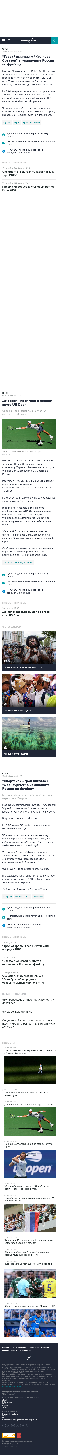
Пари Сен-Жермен (27, 306)
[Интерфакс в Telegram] (9, 1425)
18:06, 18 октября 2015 (12, 52)
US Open (7, 562)
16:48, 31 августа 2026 (11, 209)
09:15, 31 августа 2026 (12, 396)
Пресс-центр (34, 1347)
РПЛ (27, 896)
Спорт (6, 49)
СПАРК (4, 1400)
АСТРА (4, 1408)
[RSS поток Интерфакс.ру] (22, 1425)
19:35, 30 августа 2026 (12, 776)
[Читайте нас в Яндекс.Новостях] (4, 1425)
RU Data (5, 1418)
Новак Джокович (24, 562)
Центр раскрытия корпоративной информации (19, 1420)
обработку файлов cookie (11, 1386)
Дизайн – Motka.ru (9, 1446)
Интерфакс (29, 40)
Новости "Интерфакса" (10, 1414)
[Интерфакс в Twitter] (13, 1425)
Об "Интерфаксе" (19, 1347)
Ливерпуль (9, 306)
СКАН (4, 1416)
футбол (7, 122)
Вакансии (45, 1347)
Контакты (6, 1347)
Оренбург (38, 896)
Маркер (5, 1406)
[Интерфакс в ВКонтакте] (17, 1425)
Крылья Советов (31, 122)
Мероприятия (25, 1350)
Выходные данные (10, 1444)
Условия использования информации (18, 1441)
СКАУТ (4, 1404)
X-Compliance (7, 1402)
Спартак (7, 896)
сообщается (40, 231)
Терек (17, 122)
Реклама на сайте (9, 1350)
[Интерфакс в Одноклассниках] (26, 1425)
